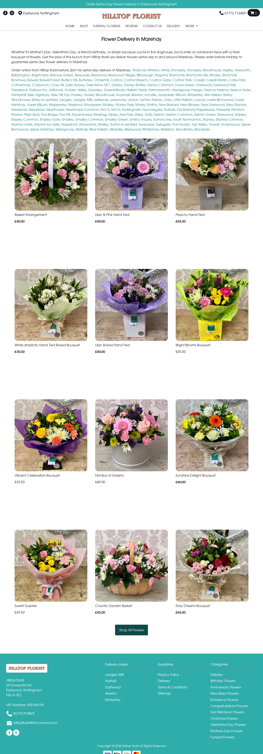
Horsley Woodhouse (99, 95)
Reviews (132, 26)
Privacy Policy (168, 675)
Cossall (199, 80)
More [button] (190, 26)
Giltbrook (56, 90)
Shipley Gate (50, 119)
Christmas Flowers (224, 718)
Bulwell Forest (49, 80)
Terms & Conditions (172, 687)
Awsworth (242, 70)
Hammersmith (159, 90)
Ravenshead (82, 114)
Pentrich (237, 110)
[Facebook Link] (5, 13)
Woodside (202, 129)
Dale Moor (94, 85)
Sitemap (164, 693)
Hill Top (64, 95)
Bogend (161, 75)
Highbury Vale (46, 95)
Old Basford (185, 110)
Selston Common (179, 114)
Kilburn (180, 95)
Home (70, 26)
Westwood (132, 129)
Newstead (37, 110)
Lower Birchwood (220, 100)
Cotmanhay (21, 85)
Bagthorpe (40, 75)
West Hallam (98, 129)
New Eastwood (213, 105)
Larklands (100, 100)
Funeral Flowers (106, 26)
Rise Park (126, 114)
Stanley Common (229, 119)
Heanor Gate (240, 90)
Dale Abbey (75, 85)
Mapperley (58, 105)
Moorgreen (93, 105)
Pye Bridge (49, 114)
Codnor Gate (160, 80)
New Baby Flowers (224, 693)
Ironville (150, 95)
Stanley (208, 119)
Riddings (100, 114)
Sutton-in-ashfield (123, 124)
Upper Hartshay (42, 129)
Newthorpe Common (82, 110)
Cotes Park (237, 80)
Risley (139, 114)
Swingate (163, 124)
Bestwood (99, 75)
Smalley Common (89, 119)
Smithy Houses (141, 119)
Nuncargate (152, 110)
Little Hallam (183, 100)
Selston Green (205, 114)
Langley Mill (83, 100)
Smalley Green (116, 119)
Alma (165, 70)
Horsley (76, 95)
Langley (65, 100)
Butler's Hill (69, 80)
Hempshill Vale (22, 95)
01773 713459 (235, 13)
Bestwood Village (121, 75)
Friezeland (19, 90)
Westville (116, 129)
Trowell (214, 124)
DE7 (107, 85)
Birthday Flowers (222, 681)
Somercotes (162, 119)
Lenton (133, 100)
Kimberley (195, 95)
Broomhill (229, 75)
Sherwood (225, 114)
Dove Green (185, 85)
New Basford (169, 105)
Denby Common (160, 85)
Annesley (178, 70)
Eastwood (204, 85)
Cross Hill (57, 85)
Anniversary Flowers (225, 687)
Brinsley (215, 75)
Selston (159, 114)
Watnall (81, 129)
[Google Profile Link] (12, 13)
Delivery (173, 26)
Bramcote (177, 75)
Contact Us (152, 26)
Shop (84, 26)
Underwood (230, 124)
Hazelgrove (181, 90)
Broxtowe (18, 80)
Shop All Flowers (131, 630)
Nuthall (169, 110)
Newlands (19, 110)
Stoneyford (87, 124)
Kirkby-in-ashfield (45, 100)
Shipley (240, 114)
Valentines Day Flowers (228, 725)
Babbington (20, 75)
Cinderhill (101, 80)
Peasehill (223, 110)
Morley (108, 105)
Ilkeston (137, 95)
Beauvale (82, 75)
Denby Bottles (134, 85)
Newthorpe (55, 110)
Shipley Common (24, 119)
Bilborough (145, 75)
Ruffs (148, 114)
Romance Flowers (224, 700)
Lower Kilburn (37, 105)
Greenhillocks (114, 90)
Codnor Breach (135, 80)
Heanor (209, 90)
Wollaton (167, 129)
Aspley (228, 70)
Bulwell (32, 80)
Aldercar (138, 70)
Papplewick (205, 110)
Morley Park (124, 105)
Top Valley (199, 124)
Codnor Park (182, 80)
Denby (117, 85)
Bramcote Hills (197, 75)
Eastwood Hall (224, 85)
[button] (131, 665)
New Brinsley (190, 105)
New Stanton (236, 105)
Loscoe (199, 100)
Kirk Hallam (213, 95)
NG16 (115, 110)
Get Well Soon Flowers (227, 712)
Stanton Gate (21, 124)
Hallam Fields (136, 90)
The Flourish (181, 124)
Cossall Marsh (216, 80)
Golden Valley (76, 90)
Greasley (95, 90)
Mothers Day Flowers (226, 731)
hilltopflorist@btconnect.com (35, 723)
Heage (196, 90)
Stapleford (69, 124)
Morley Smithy (146, 105)
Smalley (68, 119)
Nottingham (131, 110)
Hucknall (123, 95)
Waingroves (65, 129)
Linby (168, 100)
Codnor (116, 80)
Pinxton (17, 114)
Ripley (113, 114)
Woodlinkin (184, 129)
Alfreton (153, 70)
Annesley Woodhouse (204, 70)
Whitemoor (150, 129)
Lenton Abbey (151, 100)
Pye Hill (64, 114)
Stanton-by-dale (47, 124)
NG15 (105, 110)
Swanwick (146, 124)
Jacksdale (166, 95)
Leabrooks (118, 100)
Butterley (85, 80)
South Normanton (187, 119)
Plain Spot (31, 114)
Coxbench (40, 85)
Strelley (103, 124)
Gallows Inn (38, 90)
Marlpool (75, 105)
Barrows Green (61, 75)
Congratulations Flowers (229, 706)
